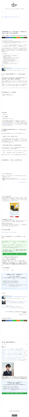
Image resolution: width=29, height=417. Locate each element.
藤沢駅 (3, 150)
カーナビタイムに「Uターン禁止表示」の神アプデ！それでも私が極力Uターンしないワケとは (16, 301)
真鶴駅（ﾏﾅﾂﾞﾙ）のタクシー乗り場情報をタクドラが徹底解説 (9, 358)
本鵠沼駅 (15, 232)
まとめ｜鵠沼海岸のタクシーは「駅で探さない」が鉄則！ (10, 63)
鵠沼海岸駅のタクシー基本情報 (7, 56)
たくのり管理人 (25, 314)
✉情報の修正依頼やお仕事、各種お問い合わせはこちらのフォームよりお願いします (12, 380)
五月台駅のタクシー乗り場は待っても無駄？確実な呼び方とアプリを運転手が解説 (11, 359)
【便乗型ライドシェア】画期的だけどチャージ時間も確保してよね (13, 306)
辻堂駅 (3, 152)
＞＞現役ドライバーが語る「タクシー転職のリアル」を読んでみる (14, 393)
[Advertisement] (14, 24)
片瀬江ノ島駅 (6, 232)
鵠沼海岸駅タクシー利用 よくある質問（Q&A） (8, 61)
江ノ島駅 (9, 232)
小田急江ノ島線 (15, 35)
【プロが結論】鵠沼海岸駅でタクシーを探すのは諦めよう (10, 55)
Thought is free (18, 411)
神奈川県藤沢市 (25, 35)
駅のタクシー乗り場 (9, 35)
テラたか (18, 358)
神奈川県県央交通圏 (20, 35)
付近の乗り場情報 (5, 62)
